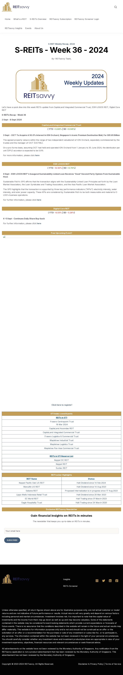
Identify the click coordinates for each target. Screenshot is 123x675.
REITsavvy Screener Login (86, 19)
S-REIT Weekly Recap (58, 44)
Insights (66, 579)
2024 (72, 44)
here (37, 155)
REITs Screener (70, 586)
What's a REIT (20, 19)
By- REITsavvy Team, (61, 59)
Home (7, 19)
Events (28, 28)
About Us (38, 28)
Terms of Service (113, 664)
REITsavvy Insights (13, 28)
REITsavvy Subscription (60, 19)
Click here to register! (62, 405)
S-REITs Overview (38, 19)
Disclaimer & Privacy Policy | (91, 664)
